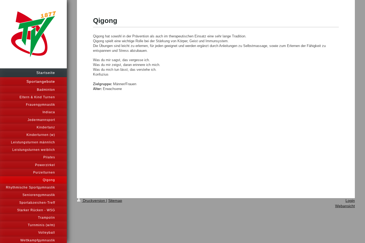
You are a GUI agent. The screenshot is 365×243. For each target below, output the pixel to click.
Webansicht (345, 206)
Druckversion (94, 200)
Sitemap (115, 200)
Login (350, 200)
